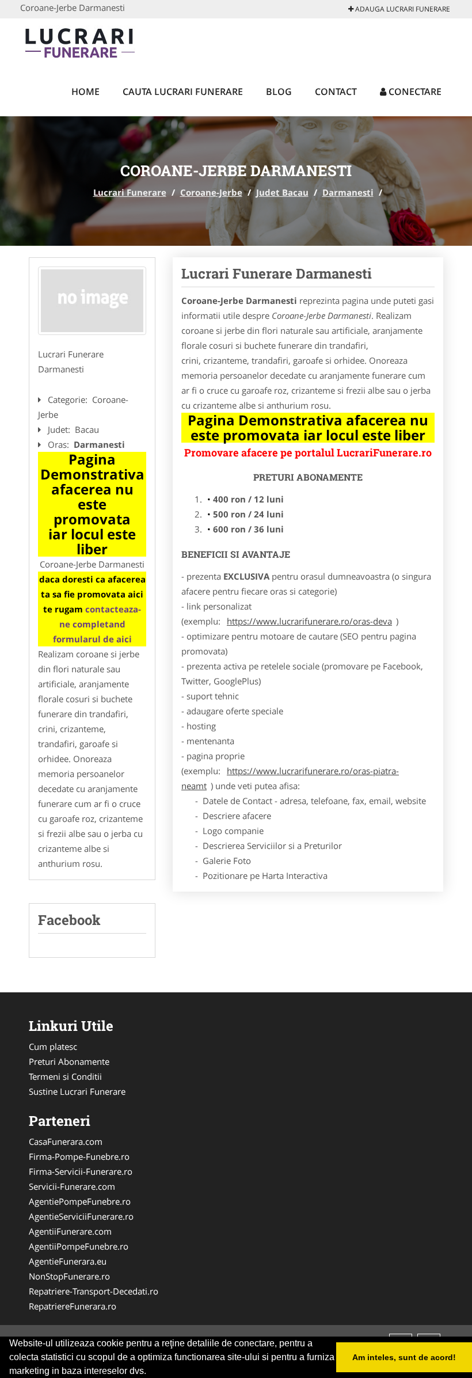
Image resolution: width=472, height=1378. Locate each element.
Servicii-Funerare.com (72, 1186)
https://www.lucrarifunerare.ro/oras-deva (309, 621)
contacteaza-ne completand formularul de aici (97, 624)
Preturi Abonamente (69, 1061)
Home (85, 91)
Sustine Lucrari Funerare (77, 1091)
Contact (336, 91)
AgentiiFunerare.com (70, 1231)
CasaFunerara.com (65, 1141)
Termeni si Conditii (65, 1076)
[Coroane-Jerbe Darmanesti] (92, 301)
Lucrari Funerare (129, 192)
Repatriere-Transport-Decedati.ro (93, 1291)
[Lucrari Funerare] (96, 41)
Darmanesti (348, 192)
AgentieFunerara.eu (67, 1261)
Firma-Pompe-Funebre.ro (79, 1156)
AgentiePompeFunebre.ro (80, 1201)
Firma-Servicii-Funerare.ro (80, 1171)
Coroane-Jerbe (211, 192)
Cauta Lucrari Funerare (183, 91)
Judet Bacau (282, 192)
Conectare (413, 91)
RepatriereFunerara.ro (72, 1306)
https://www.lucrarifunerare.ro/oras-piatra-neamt (290, 778)
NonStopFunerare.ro (69, 1276)
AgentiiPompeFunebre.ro (78, 1246)
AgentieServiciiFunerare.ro (81, 1216)
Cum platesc (53, 1046)
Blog (279, 91)
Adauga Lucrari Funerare (401, 9)
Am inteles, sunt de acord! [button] (404, 1357)
